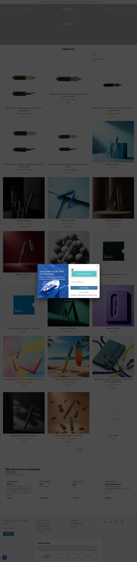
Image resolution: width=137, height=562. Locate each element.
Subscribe (84, 288)
